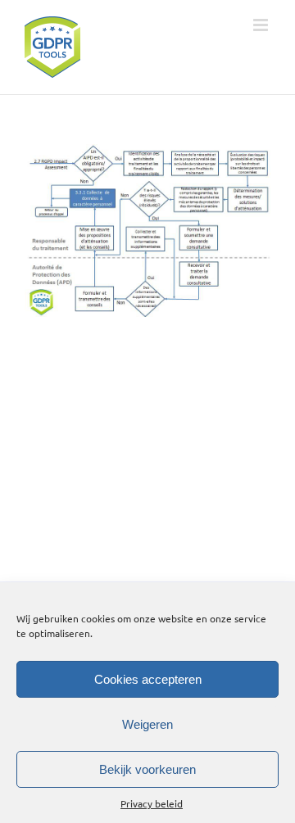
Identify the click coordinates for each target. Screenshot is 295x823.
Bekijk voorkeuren (147, 769)
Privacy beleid (151, 803)
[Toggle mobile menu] (261, 25)
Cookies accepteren (148, 679)
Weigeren (147, 724)
